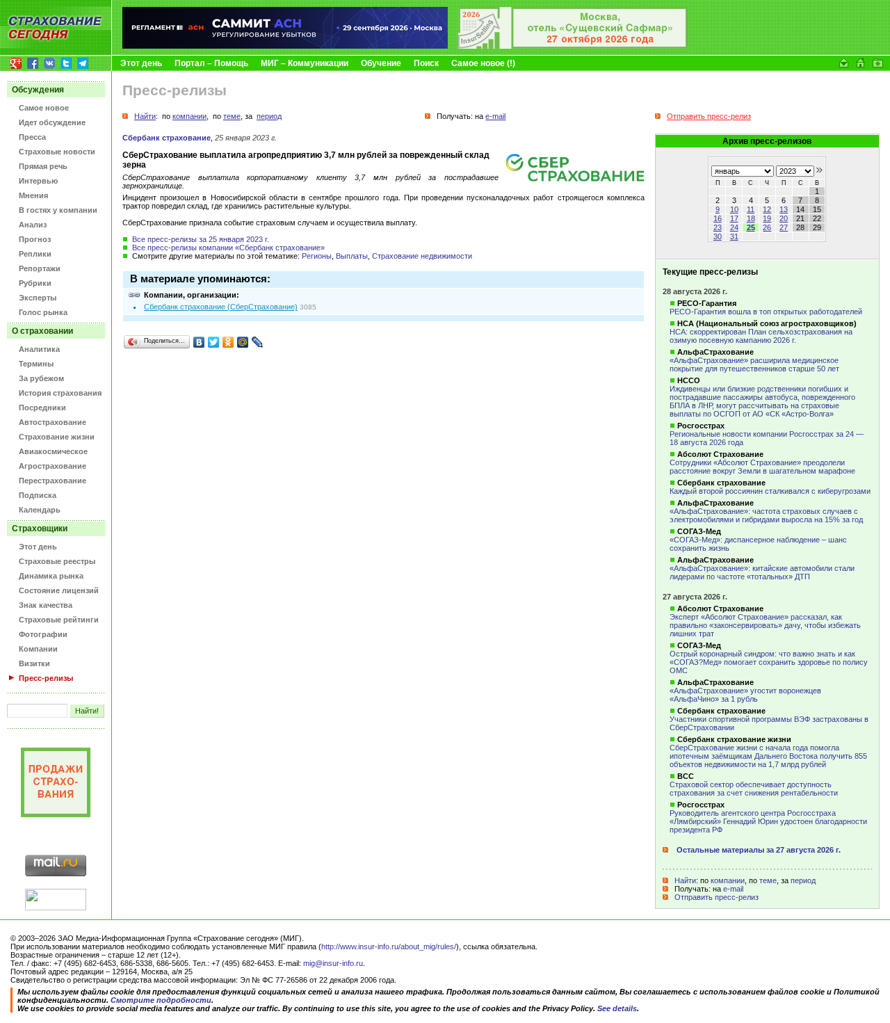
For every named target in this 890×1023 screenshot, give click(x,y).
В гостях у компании (58, 210)
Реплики (35, 254)
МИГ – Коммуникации (304, 63)
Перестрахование (52, 480)
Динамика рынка (51, 576)
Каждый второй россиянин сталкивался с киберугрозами (770, 491)
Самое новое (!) (483, 63)
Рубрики (35, 283)
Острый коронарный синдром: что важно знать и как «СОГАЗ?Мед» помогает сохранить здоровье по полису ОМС (769, 662)
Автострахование (52, 422)
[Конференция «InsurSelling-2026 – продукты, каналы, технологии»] (573, 46)
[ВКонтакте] (199, 342)
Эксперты (37, 297)
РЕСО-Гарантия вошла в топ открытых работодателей (766, 311)
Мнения (33, 195)
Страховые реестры (57, 561)
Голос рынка (43, 312)
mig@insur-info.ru (333, 963)
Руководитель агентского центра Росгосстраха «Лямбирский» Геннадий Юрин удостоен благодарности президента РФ (768, 821)
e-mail (733, 889)
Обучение (381, 63)
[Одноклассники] (228, 342)
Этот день (141, 63)
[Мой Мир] (243, 342)
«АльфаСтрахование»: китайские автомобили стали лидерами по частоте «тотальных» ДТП (762, 572)
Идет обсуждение (52, 122)
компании (728, 880)
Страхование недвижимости (422, 256)
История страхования (60, 393)
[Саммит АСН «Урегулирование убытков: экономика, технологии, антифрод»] (285, 46)
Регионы (317, 256)
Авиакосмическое (53, 451)
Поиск (426, 63)
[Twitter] (214, 342)
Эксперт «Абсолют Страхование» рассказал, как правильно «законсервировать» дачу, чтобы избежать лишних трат (765, 625)
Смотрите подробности (161, 1000)
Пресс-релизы (46, 678)
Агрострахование (52, 466)
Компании (38, 649)
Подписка (37, 495)
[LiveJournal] (257, 342)
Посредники (42, 407)
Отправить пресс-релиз (716, 897)
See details (617, 1008)
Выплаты (352, 256)
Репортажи (39, 268)
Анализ (33, 224)
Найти (685, 880)
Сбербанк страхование (166, 138)
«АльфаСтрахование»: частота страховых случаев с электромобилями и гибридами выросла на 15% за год (766, 515)
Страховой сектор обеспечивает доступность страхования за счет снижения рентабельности (754, 788)
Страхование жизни (57, 437)
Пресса (32, 137)
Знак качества (45, 605)
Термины (36, 364)
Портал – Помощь (211, 63)
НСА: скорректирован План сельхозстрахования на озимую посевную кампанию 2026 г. (761, 336)
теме (768, 880)
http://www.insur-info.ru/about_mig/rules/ (388, 946)
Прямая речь (43, 166)
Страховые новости (57, 151)
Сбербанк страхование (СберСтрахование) (221, 307)
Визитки (34, 663)
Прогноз (35, 239)
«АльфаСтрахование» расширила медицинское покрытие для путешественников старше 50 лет (754, 364)
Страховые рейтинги (59, 619)
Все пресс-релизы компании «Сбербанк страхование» (228, 247)
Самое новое (44, 108)
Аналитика (39, 349)
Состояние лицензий (59, 590)
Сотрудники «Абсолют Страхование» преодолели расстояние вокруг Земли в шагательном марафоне (762, 466)
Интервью (38, 181)
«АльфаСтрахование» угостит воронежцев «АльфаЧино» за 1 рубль (745, 694)
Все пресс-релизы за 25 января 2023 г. (200, 239)
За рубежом (41, 378)
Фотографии (43, 634)
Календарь (39, 510)
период (803, 880)
